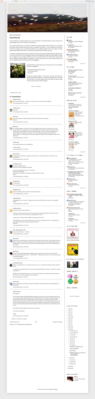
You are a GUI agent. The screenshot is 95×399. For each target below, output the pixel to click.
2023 (69, 308)
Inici (36, 321)
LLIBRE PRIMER (72, 59)
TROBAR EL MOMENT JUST (76, 346)
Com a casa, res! (72, 183)
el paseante (16, 262)
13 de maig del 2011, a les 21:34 (20, 203)
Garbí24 (15, 189)
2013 (69, 325)
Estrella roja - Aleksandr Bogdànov (75, 41)
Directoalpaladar (72, 158)
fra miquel (15, 163)
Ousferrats (71, 45)
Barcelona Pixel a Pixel (74, 207)
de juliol (72, 340)
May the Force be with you (75, 92)
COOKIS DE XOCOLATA (73, 184)
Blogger (56, 389)
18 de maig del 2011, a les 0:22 (20, 277)
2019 (69, 313)
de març (72, 359)
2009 (69, 368)
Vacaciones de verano (73, 180)
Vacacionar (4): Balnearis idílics (75, 46)
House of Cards (71, 94)
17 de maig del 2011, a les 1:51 (20, 258)
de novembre (73, 332)
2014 (69, 323)
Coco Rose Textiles (73, 142)
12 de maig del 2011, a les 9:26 (20, 122)
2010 (69, 366)
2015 (69, 321)
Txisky (14, 108)
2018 (69, 314)
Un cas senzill (71, 72)
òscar (14, 153)
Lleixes (70, 40)
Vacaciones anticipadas (73, 55)
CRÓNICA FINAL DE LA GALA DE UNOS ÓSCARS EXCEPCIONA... (77, 354)
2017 (69, 316)
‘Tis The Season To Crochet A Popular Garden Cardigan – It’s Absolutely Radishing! (75, 106)
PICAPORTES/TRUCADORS (75, 194)
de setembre (73, 336)
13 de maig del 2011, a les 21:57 (20, 225)
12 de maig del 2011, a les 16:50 (20, 185)
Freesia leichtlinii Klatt (73, 60)
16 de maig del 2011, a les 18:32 (20, 246)
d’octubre (72, 334)
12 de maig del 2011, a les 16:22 (20, 176)
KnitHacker (71, 103)
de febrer (72, 361)
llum (14, 238)
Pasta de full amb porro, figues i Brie (76, 168)
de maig (72, 345)
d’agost (71, 338)
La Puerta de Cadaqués (73, 219)
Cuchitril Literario (72, 54)
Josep (14, 181)
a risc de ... (70, 89)
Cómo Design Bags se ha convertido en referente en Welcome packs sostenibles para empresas (76, 203)
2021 (69, 310)
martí (14, 142)
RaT (14, 251)
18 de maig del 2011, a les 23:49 (20, 287)
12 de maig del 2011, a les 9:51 (20, 137)
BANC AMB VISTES (73, 49)
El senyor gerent (72, 76)
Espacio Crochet (72, 121)
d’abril (71, 357)
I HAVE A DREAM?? (74, 348)
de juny (71, 342)
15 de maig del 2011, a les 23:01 (20, 233)
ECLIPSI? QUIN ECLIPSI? (74, 51)
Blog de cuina (71, 179)
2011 (69, 329)
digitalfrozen (71, 213)
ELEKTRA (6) (72, 350)
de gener (72, 363)
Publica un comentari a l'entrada (19, 318)
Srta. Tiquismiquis (17, 230)
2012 (69, 327)
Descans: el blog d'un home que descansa (75, 70)
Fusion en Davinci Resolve (74, 214)
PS (13, 116)
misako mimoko (72, 131)
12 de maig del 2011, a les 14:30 (20, 159)
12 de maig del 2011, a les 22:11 (20, 193)
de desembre (73, 330)
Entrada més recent (14, 321)
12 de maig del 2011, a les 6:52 (20, 103)
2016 (69, 318)
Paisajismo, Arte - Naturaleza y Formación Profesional (76, 172)
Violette (15, 99)
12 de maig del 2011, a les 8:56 (20, 111)
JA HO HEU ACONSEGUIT (74, 88)
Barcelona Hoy (72, 200)
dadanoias (71, 218)
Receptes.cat (71, 166)
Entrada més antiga (57, 321)
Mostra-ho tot (83, 63)
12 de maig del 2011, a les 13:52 (20, 149)
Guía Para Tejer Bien (73, 110)
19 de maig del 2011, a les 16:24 (20, 315)
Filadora (15, 208)
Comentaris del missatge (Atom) (24, 324)
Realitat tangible (72, 82)
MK (14, 126)
